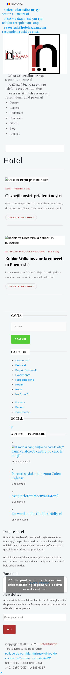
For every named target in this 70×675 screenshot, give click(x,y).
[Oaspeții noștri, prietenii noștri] (26, 180)
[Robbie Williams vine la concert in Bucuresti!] (35, 240)
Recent (19, 407)
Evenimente (31, 251)
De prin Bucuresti (14, 251)
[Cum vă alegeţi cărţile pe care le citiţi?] (38, 447)
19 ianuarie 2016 (22, 188)
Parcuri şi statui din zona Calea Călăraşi (36, 475)
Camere (14, 108)
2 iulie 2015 (53, 251)
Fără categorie (24, 380)
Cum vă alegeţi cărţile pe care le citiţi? (37, 453)
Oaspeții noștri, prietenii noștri (33, 196)
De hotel (20, 365)
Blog (12, 128)
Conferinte (16, 118)
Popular (20, 402)
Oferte (14, 123)
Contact (14, 134)
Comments (22, 412)
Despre (14, 102)
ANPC (47, 658)
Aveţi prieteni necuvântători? (35, 496)
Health (19, 384)
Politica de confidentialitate (24, 653)
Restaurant (16, 113)
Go (9, 629)
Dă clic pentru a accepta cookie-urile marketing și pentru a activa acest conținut (35, 584)
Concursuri (22, 360)
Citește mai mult (21, 217)
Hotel (8, 188)
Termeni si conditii (31, 658)
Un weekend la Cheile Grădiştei (37, 513)
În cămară (22, 394)
